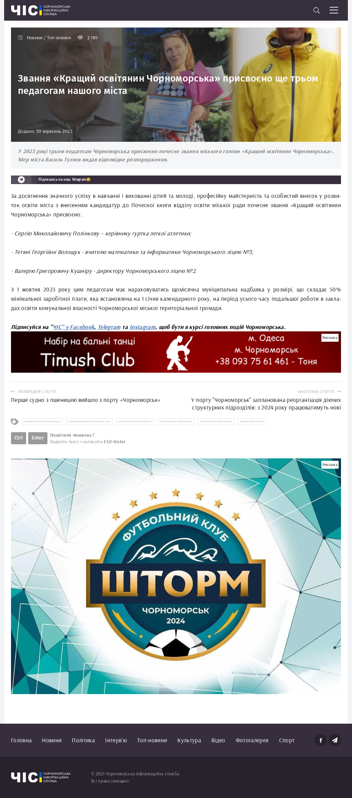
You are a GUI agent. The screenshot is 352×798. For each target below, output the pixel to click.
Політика (83, 740)
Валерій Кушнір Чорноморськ (216, 421)
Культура (189, 740)
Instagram (142, 326)
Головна (21, 740)
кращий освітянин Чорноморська (42, 421)
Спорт (287, 740)
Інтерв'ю (116, 740)
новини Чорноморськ (252, 421)
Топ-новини (152, 740)
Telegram (109, 326)
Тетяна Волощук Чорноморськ (175, 421)
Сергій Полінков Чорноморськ (135, 421)
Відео (218, 740)
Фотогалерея (252, 740)
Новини (52, 740)
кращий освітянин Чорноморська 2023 (89, 421)
